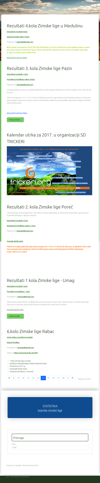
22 (33, 378)
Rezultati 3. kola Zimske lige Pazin (39, 68)
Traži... (14, 444)
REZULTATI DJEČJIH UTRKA (17, 58)
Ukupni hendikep (13, 342)
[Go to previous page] (14, 378)
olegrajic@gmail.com (25, 42)
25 (48, 378)
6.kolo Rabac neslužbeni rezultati (20, 337)
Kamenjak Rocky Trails (18, 369)
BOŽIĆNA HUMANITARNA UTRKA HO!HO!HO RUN (28, 364)
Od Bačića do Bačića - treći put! (21, 372)
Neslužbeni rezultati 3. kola (17, 74)
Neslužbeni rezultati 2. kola (17, 221)
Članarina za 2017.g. (17, 366)
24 (43, 378)
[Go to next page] (68, 378)
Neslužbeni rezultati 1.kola (17, 286)
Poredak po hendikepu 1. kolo (18, 292)
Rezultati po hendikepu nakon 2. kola (21, 226)
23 (38, 378)
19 (18, 378)
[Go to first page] (9, 378)
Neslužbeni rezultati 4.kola (17, 32)
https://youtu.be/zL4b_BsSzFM (26, 353)
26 (53, 378)
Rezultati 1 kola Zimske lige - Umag (41, 280)
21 (28, 378)
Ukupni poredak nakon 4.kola (18, 37)
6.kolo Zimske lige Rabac (30, 331)
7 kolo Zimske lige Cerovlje (20, 361)
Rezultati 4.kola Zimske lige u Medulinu (45, 25)
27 (58, 378)
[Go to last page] (72, 378)
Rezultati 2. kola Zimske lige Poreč (40, 206)
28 (63, 378)
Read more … (16, 120)
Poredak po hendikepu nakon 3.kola (21, 79)
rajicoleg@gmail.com (25, 297)
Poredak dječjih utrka (15, 241)
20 (23, 378)
